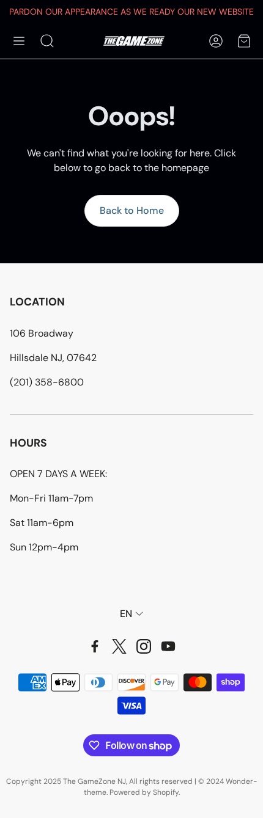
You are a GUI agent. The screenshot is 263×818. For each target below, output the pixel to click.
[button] (19, 41)
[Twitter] (119, 646)
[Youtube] (168, 646)
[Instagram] (143, 646)
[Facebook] (94, 646)
